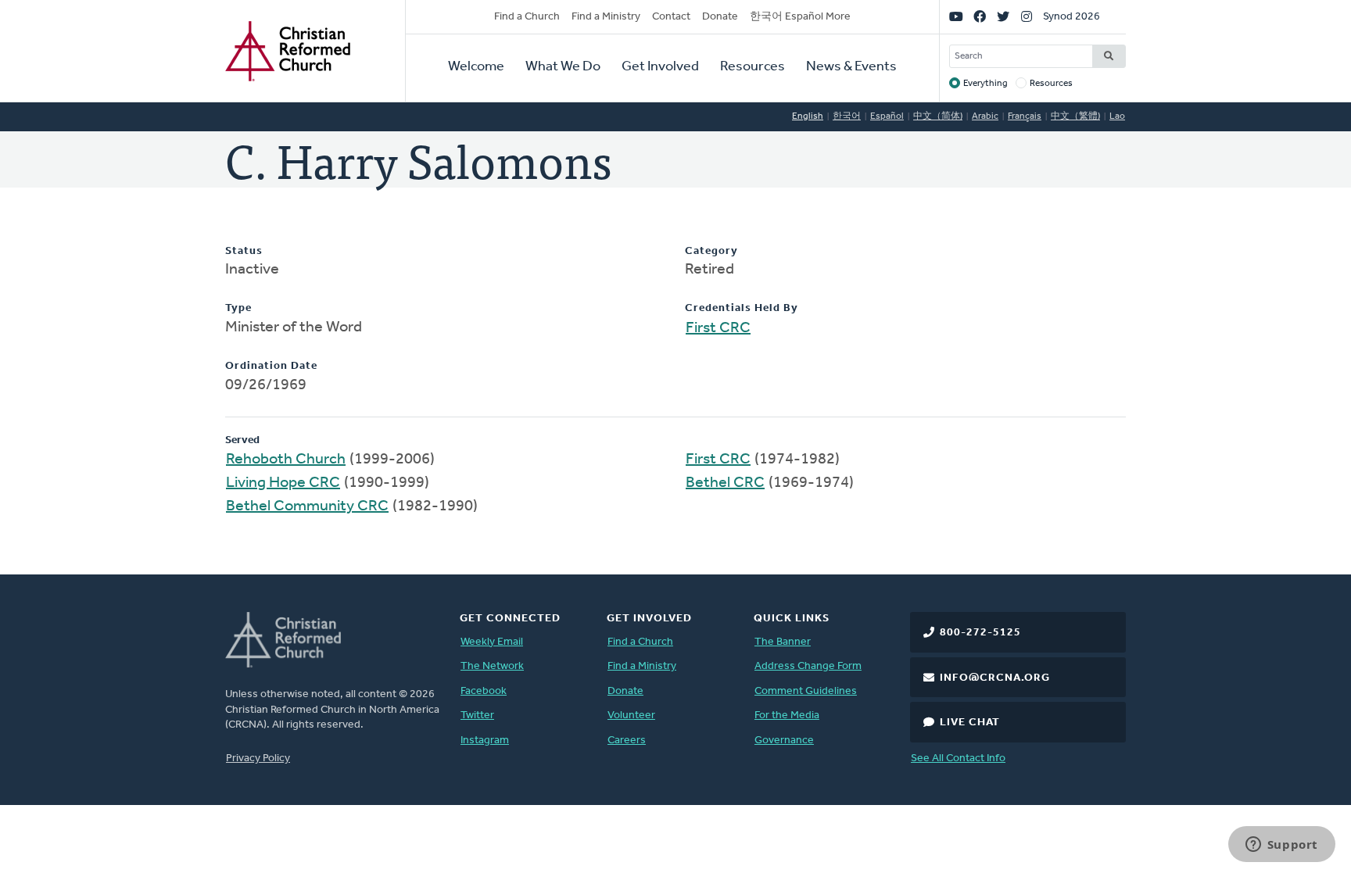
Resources (752, 67)
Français (1024, 116)
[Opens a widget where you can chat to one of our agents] (1281, 845)
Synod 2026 (1071, 17)
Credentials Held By (741, 308)
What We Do (562, 67)
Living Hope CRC (283, 483)
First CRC (718, 328)
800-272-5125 (980, 633)
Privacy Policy (258, 758)
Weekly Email (491, 642)
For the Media (786, 715)
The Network (492, 666)
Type (238, 308)
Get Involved (660, 67)
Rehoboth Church (286, 459)
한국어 (847, 116)
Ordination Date (271, 366)
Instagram (484, 740)
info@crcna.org (995, 678)
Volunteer (631, 715)
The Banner (782, 642)
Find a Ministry (606, 17)
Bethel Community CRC (307, 506)
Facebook (483, 691)
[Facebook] (980, 17)
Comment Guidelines (805, 691)
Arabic (985, 116)
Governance (784, 740)
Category (711, 251)
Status (244, 251)
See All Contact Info (958, 758)
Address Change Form (808, 666)
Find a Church (527, 17)
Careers (626, 740)
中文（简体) (937, 116)
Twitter (477, 715)
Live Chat (970, 722)
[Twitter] (1003, 17)
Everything (985, 83)
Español (887, 116)
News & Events (851, 67)
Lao (1117, 116)
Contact (671, 17)
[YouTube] (956, 17)
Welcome (476, 67)
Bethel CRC (725, 483)
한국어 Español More (800, 17)
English (807, 116)
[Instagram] (1027, 17)
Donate (720, 17)
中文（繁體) (1075, 116)
